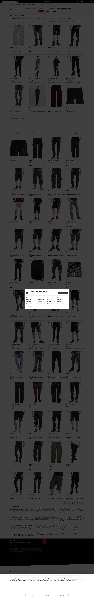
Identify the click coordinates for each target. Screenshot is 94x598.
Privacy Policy (73, 580)
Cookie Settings (50, 580)
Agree (32, 595)
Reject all (47, 595)
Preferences (61, 595)
